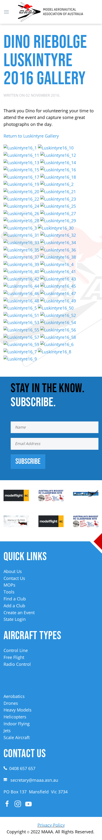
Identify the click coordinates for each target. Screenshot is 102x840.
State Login (15, 619)
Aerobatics (14, 696)
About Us (13, 571)
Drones (11, 703)
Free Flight (14, 657)
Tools (9, 592)
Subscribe (28, 461)
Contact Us (14, 578)
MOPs (9, 585)
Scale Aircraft (17, 737)
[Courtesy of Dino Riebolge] (20, 147)
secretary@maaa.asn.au (34, 780)
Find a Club (15, 599)
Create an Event (19, 612)
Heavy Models (18, 710)
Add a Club (14, 605)
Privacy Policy (51, 825)
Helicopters (15, 717)
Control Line (16, 650)
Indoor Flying (17, 723)
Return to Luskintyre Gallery (31, 136)
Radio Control (17, 664)
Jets (7, 730)
